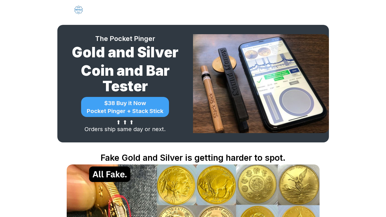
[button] (125, 107)
